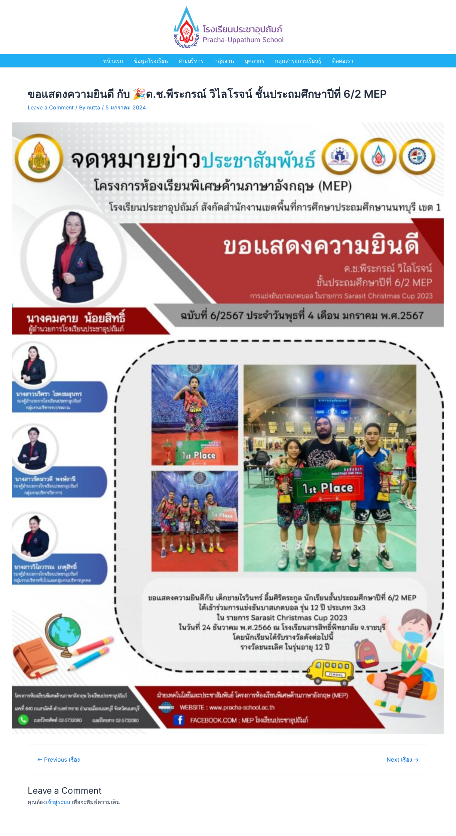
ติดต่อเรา (342, 60)
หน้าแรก (113, 60)
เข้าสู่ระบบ (58, 802)
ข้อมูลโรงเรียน (151, 60)
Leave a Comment (51, 107)
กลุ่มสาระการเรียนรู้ (298, 60)
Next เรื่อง (403, 759)
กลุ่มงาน (224, 60)
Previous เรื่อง (58, 759)
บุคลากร (254, 60)
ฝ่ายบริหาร (191, 60)
